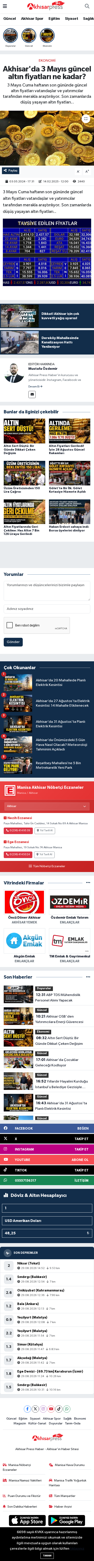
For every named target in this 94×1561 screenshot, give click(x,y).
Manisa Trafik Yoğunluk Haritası (68, 1483)
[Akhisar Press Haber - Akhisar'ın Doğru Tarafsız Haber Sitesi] (45, 6)
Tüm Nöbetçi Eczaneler (49, 866)
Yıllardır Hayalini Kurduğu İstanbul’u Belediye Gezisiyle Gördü (61, 1084)
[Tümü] (88, 883)
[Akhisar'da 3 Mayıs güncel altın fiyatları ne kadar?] (47, 138)
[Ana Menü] (5, 6)
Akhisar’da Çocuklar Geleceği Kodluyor (56, 1062)
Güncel (9, 19)
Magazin (20, 1423)
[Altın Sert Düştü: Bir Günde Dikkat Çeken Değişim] (24, 431)
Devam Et (34, 386)
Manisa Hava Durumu (70, 1465)
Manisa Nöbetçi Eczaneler (17, 1467)
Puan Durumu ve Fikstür (24, 1496)
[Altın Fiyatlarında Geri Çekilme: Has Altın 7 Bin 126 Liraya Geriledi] (24, 512)
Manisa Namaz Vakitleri (25, 1480)
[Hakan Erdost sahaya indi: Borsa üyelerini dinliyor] (70, 512)
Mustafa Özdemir (42, 368)
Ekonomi (47, 61)
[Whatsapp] (66, 1409)
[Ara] (87, 7)
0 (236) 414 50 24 (20, 854)
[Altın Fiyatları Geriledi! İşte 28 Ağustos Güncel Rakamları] (70, 431)
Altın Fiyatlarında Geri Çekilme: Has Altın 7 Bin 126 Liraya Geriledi (21, 530)
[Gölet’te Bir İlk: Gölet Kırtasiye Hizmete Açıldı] (70, 473)
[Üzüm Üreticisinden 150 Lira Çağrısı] (24, 473)
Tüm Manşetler (64, 1496)
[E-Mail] (32, 394)
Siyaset (71, 19)
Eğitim (54, 19)
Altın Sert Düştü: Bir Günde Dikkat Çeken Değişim (19, 450)
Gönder (13, 642)
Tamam (47, 1555)
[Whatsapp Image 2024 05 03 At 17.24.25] (47, 252)
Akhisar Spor (32, 19)
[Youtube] (51, 1409)
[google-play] (66, 1521)
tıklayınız (77, 1549)
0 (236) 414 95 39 (20, 830)
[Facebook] (27, 1409)
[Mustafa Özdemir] (14, 372)
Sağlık (88, 19)
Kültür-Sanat (37, 1423)
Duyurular (44, 988)
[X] (35, 1409)
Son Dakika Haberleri (22, 1506)
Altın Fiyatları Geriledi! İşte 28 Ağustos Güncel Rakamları (67, 450)
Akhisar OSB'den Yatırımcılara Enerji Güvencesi (59, 1019)
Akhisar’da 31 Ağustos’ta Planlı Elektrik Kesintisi (61, 1106)
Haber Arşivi (63, 1506)
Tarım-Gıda (72, 1423)
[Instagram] (43, 1409)
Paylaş (13, 170)
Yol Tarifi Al (46, 830)
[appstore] (27, 1521)
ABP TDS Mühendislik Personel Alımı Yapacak (57, 998)
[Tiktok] (59, 1409)
